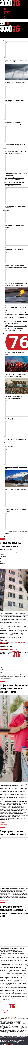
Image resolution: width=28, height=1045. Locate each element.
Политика (5, 9)
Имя (1, 667)
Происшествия (6, 11)
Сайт (1, 672)
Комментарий (4, 656)
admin (1, 568)
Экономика (5, 12)
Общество (5, 8)
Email (1, 669)
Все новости (5, 1010)
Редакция (5, 1012)
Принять (9, 1044)
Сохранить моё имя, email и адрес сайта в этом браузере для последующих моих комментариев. (12, 675)
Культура (5, 13)
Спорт (4, 15)
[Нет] (12, 1044)
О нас (4, 16)
